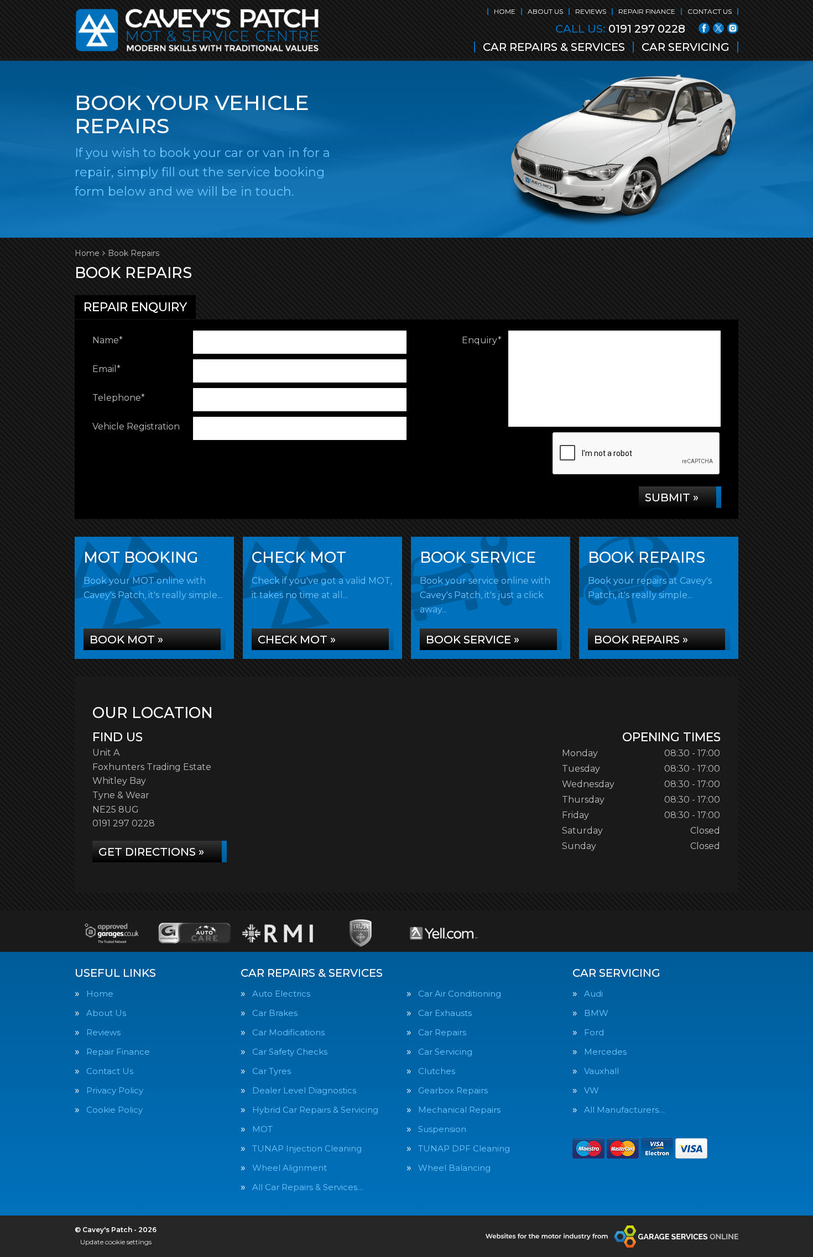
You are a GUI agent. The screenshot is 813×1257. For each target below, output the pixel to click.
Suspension (442, 1129)
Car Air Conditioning (459, 993)
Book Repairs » (641, 639)
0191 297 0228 (620, 28)
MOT (262, 1129)
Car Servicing (685, 47)
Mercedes (605, 1052)
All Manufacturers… (624, 1110)
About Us (545, 11)
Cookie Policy (114, 1110)
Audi (593, 993)
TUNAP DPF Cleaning (464, 1148)
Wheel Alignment (289, 1168)
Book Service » (472, 639)
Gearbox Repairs (453, 1090)
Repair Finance (646, 11)
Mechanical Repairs (459, 1110)
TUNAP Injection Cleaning (307, 1148)
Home (504, 11)
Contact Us (709, 11)
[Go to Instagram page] (732, 28)
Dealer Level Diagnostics (304, 1090)
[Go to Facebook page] (704, 28)
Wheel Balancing (454, 1168)
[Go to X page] (718, 28)
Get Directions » (151, 851)
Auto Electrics (281, 993)
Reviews (590, 11)
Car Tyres (271, 1071)
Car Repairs (442, 1032)
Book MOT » (126, 639)
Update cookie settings (116, 1242)
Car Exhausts (445, 1013)
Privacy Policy (114, 1090)
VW (591, 1090)
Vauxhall (601, 1071)
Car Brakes (275, 1013)
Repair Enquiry (135, 307)
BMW (596, 1013)
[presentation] (637, 453)
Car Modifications (288, 1032)
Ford (594, 1032)
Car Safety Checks (289, 1052)
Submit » (672, 497)
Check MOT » (297, 639)
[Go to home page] (197, 30)
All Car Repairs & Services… (307, 1187)
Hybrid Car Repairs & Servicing (315, 1110)
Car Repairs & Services (554, 47)
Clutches (436, 1071)
